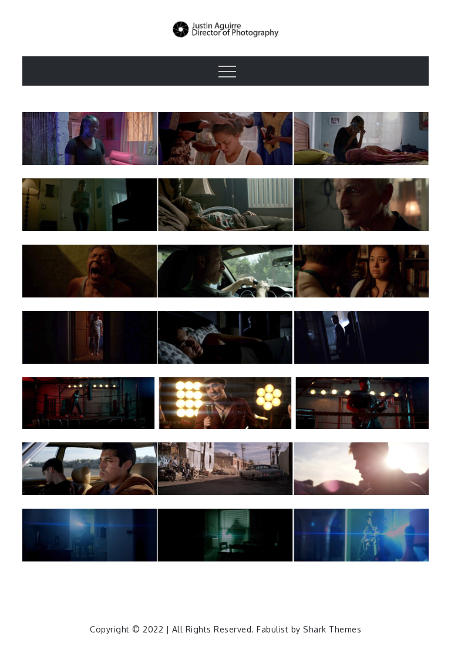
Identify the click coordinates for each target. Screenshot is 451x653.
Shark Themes (332, 629)
